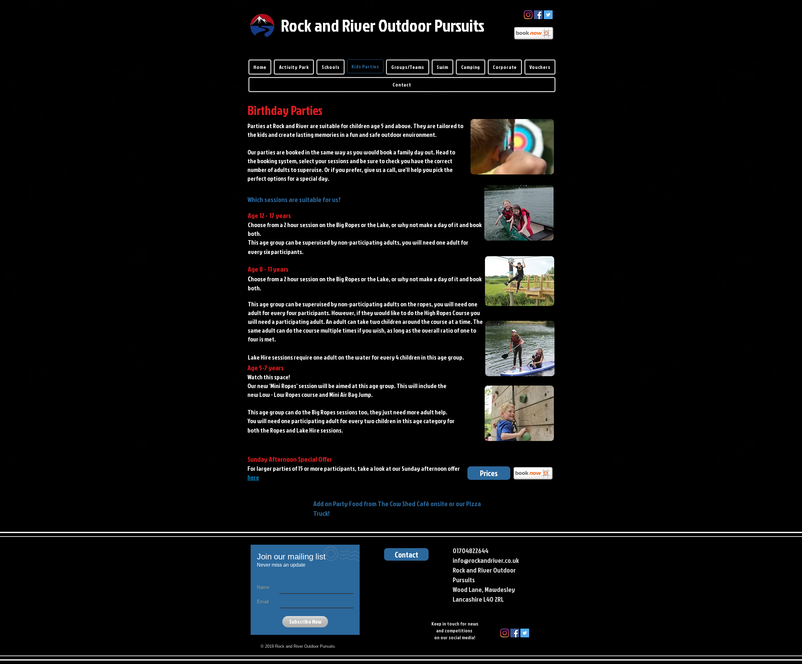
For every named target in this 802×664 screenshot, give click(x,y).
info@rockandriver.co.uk (486, 560)
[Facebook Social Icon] (538, 14)
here (253, 477)
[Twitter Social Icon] (548, 14)
